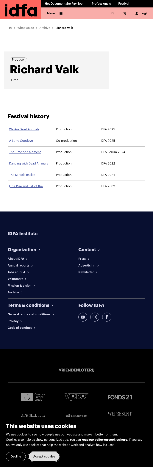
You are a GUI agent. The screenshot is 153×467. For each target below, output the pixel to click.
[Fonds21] (120, 397)
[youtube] (82, 317)
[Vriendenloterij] (76, 370)
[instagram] (94, 317)
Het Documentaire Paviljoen (64, 3)
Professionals (101, 3)
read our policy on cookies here (104, 439)
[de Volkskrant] (33, 415)
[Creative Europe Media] (33, 397)
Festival (123, 3)
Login (144, 13)
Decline (16, 456)
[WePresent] (120, 416)
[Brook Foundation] (76, 416)
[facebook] (106, 317)
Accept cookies (44, 456)
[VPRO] (76, 397)
